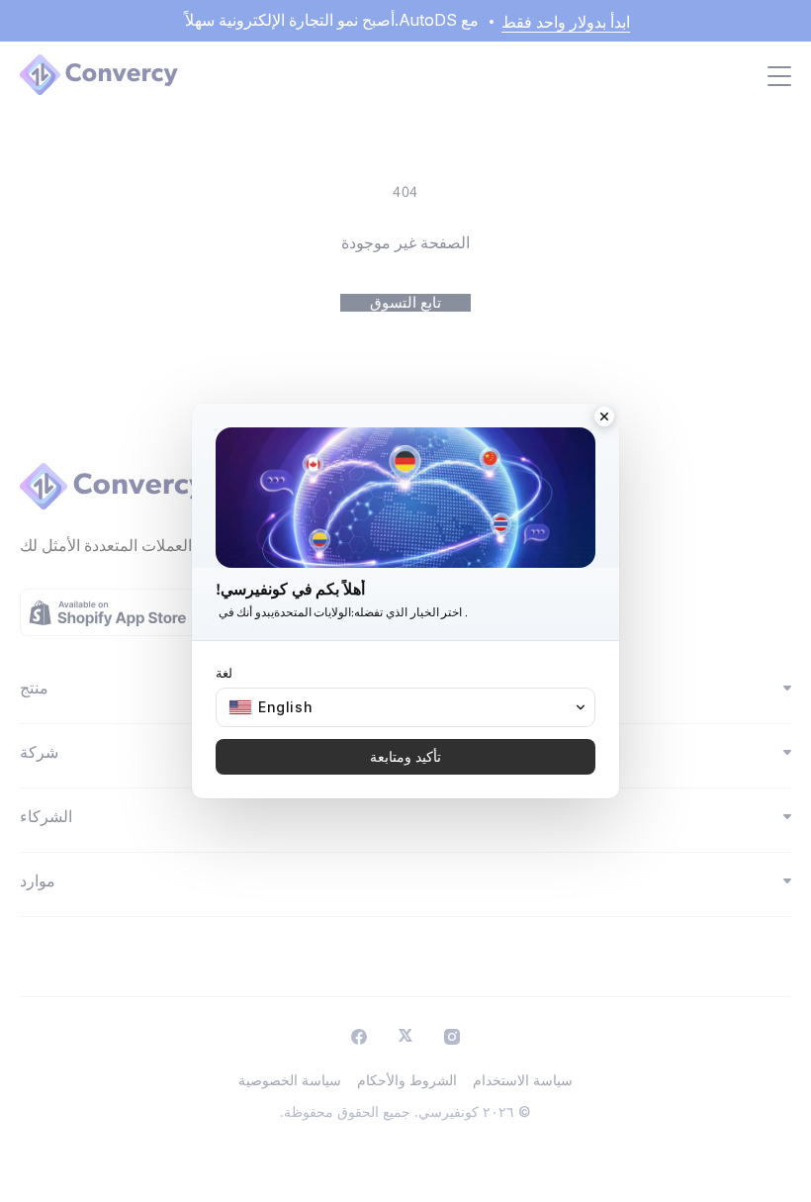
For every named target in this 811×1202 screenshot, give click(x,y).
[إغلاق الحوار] (604, 418)
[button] (405, 707)
